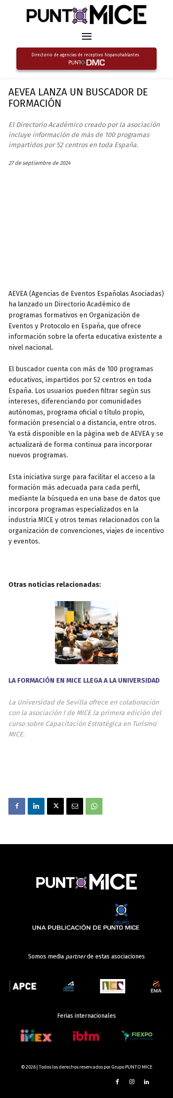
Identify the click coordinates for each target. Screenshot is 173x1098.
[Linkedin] (36, 806)
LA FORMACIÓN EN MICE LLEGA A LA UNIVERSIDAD (84, 680)
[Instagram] (132, 1082)
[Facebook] (16, 806)
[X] (55, 806)
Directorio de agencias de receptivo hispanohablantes (85, 55)
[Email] (74, 806)
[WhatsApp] (94, 806)
